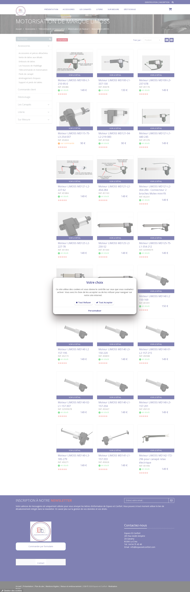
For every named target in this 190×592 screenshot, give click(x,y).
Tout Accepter (105, 302)
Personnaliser (94, 310)
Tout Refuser (84, 302)
